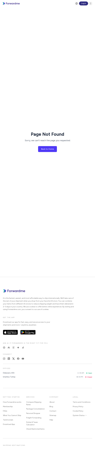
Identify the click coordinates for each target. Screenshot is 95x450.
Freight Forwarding (33, 418)
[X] (13, 359)
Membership (8, 406)
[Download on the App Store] (10, 332)
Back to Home (47, 149)
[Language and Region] (77, 3)
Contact (52, 411)
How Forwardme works (12, 402)
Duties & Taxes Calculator (32, 423)
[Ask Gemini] (18, 347)
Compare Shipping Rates (33, 403)
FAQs (5, 411)
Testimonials (8, 420)
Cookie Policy (78, 411)
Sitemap (52, 415)
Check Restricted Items (35, 429)
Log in (83, 3)
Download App (9, 424)
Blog (51, 406)
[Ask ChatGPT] (4, 347)
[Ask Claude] (9, 347)
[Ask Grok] (23, 347)
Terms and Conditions (81, 402)
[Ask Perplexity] (13, 347)
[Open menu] (91, 3)
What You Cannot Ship (12, 415)
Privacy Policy (78, 406)
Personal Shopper (33, 413)
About (52, 402)
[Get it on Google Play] (28, 332)
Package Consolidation (35, 409)
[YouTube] (23, 359)
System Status (79, 415)
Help (51, 420)
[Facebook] (18, 359)
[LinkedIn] (9, 359)
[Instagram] (4, 359)
